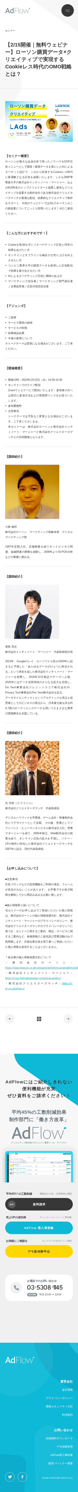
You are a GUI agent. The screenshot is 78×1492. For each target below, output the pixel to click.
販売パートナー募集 (60, 1463)
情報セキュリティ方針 (59, 1406)
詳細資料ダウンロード (59, 1438)
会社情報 (67, 1389)
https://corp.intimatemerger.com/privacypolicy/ (33, 978)
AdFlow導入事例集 (61, 1455)
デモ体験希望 (65, 1446)
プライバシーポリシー (59, 1398)
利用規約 (67, 1414)
